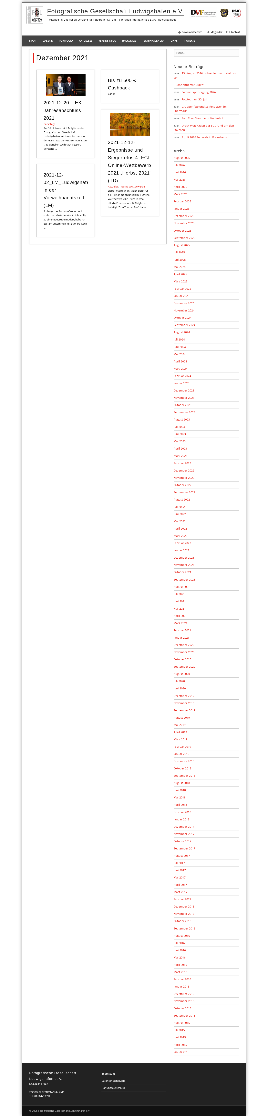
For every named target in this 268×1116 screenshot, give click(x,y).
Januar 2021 (181, 637)
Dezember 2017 (184, 826)
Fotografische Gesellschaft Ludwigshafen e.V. (115, 11)
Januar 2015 (181, 1052)
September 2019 (184, 710)
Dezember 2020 (184, 645)
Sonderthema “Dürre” (190, 85)
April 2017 (180, 885)
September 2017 (184, 848)
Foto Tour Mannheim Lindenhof (202, 118)
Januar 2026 (181, 208)
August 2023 (182, 419)
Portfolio (66, 40)
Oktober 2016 (182, 921)
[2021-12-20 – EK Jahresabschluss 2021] (65, 85)
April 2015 (180, 1045)
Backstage (129, 40)
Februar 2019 (182, 746)
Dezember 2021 (184, 557)
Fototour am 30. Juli (194, 99)
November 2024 (184, 310)
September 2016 (184, 928)
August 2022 (182, 499)
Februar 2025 (182, 288)
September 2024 (184, 325)
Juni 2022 (180, 514)
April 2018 (180, 805)
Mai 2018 (180, 797)
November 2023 (184, 398)
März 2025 (180, 281)
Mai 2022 (180, 521)
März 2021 (180, 623)
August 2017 (182, 855)
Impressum (108, 1073)
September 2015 (184, 1015)
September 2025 (184, 238)
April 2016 (180, 965)
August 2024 (182, 332)
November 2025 (184, 223)
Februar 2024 (182, 376)
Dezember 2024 (184, 303)
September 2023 (184, 412)
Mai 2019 (180, 725)
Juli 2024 (179, 339)
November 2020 (184, 652)
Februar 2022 (182, 543)
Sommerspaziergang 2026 (199, 92)
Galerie (48, 40)
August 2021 (182, 587)
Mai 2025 (180, 267)
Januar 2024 (181, 383)
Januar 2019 (181, 754)
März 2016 (180, 972)
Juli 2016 (179, 943)
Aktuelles (85, 40)
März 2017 (180, 892)
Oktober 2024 (182, 318)
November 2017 (184, 834)
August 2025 (182, 245)
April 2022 (180, 528)
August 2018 (182, 783)
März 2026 (180, 194)
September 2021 (184, 579)
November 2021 (184, 565)
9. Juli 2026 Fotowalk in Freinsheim (204, 137)
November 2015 (184, 1001)
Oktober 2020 (182, 659)
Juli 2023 (179, 427)
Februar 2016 (182, 979)
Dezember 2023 (184, 390)
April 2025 (180, 274)
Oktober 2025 (182, 230)
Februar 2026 (182, 201)
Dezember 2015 (184, 994)
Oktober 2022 (182, 485)
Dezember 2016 (184, 906)
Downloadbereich (192, 32)
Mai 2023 (180, 441)
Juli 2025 (179, 252)
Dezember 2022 (184, 470)
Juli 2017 (179, 863)
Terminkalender (153, 40)
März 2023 (180, 456)
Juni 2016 (180, 950)
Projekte (189, 40)
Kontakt (235, 32)
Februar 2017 (182, 899)
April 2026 (180, 187)
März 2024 (180, 368)
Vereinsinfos (107, 40)
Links (174, 40)
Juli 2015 (179, 1030)
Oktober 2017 (182, 841)
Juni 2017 (180, 870)
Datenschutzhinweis (113, 1080)
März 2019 (180, 739)
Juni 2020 (180, 688)
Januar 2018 (181, 819)
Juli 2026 (179, 165)
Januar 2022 (181, 550)
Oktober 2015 (182, 1008)
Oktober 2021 (182, 572)
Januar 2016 (181, 986)
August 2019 (182, 717)
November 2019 (184, 703)
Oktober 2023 (182, 405)
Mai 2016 (180, 957)
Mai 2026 (180, 179)
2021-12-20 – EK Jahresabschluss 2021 (63, 110)
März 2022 (180, 536)
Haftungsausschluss (113, 1088)
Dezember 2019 (184, 696)
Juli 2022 (179, 507)
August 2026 (182, 158)
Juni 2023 (180, 434)
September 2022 (184, 492)
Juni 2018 (180, 790)
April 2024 (180, 361)
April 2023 (180, 448)
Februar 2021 (182, 630)
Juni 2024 (180, 347)
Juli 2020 (179, 681)
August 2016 (182, 936)
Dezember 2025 (184, 216)
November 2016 (184, 914)
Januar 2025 (181, 296)
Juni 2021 (180, 601)
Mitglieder (216, 32)
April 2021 (180, 616)
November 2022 (184, 478)
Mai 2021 (180, 608)
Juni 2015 (180, 1037)
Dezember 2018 (184, 761)
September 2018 (184, 775)
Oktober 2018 (182, 768)
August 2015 (182, 1023)
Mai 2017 (180, 877)
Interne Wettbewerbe (132, 186)
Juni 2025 (180, 259)
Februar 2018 (182, 812)
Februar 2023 (182, 463)
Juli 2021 (179, 594)
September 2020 (184, 666)
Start (32, 40)
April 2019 (180, 732)
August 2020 (182, 674)
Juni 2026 (180, 172)
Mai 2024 (180, 354)
